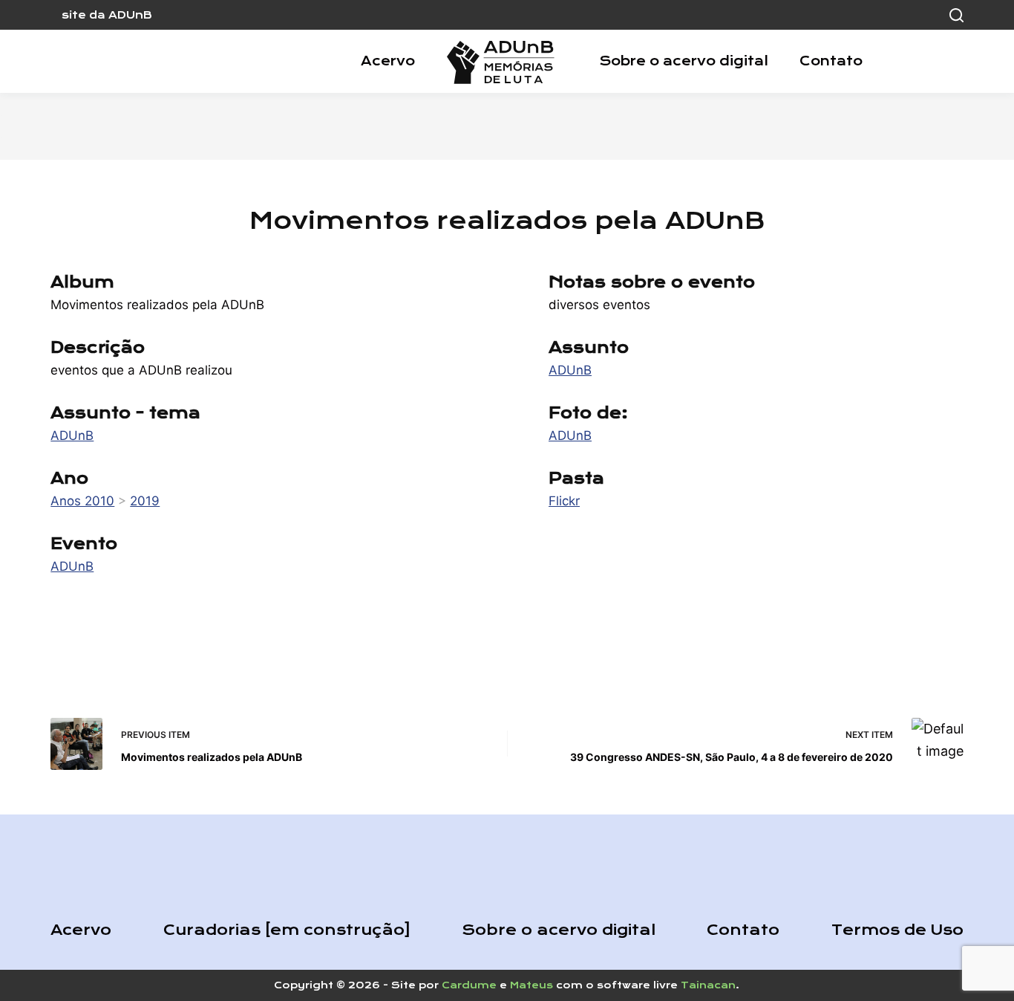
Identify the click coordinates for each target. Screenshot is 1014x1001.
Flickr (564, 500)
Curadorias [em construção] (286, 930)
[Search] (956, 15)
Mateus (531, 985)
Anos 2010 (82, 500)
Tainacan (708, 985)
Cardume (469, 985)
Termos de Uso (897, 930)
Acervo (388, 61)
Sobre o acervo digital (683, 61)
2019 (145, 500)
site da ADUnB (107, 15)
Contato (831, 61)
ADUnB (72, 435)
